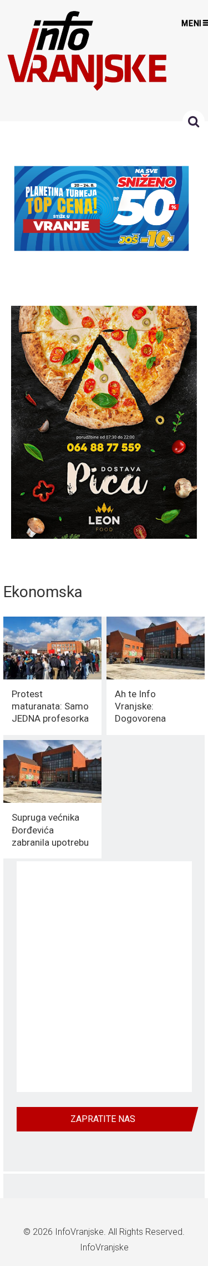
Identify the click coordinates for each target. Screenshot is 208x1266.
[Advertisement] (104, 976)
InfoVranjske (79, 1232)
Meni (191, 23)
